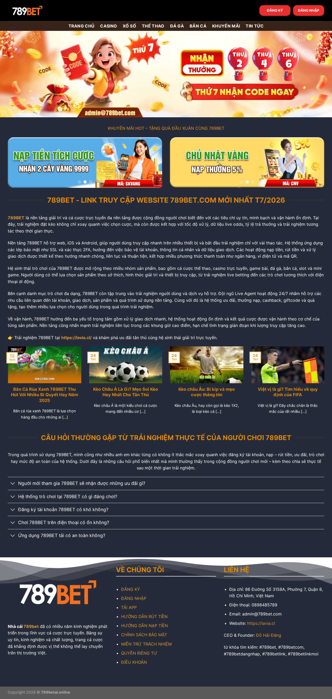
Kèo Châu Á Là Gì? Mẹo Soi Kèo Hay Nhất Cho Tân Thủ (125, 392)
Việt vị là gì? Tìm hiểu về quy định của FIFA (287, 392)
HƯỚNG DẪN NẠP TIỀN (144, 625)
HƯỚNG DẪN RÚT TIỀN (144, 616)
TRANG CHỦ (81, 26)
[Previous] (17, 162)
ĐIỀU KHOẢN (134, 662)
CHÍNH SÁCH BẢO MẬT (144, 634)
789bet (31, 626)
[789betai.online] (37, 10)
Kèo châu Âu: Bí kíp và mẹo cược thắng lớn (206, 392)
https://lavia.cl (261, 623)
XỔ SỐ (129, 26)
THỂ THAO (153, 26)
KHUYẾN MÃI (226, 26)
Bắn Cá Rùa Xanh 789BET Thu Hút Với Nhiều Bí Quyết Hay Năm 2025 (44, 395)
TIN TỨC (255, 26)
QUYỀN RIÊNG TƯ (139, 653)
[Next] (152, 162)
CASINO (108, 26)
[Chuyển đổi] (13, 484)
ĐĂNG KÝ (275, 10)
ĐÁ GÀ (177, 26)
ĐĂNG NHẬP (308, 10)
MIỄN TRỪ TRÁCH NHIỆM (146, 644)
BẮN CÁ (198, 26)
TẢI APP (129, 607)
